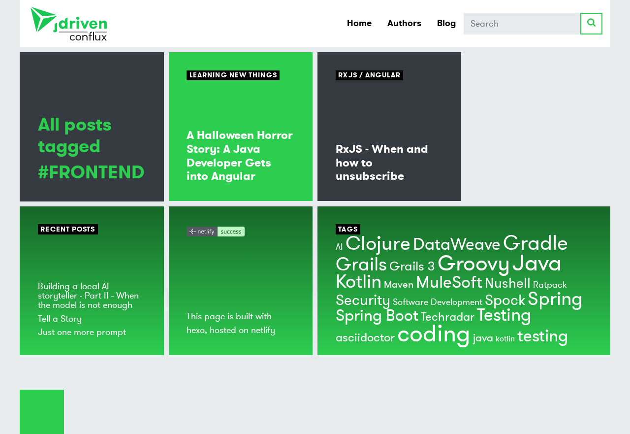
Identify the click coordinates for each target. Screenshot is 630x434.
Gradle (535, 243)
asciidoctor (365, 337)
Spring (555, 299)
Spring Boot (377, 315)
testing (542, 336)
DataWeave (457, 245)
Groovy (474, 263)
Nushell (508, 283)
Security (363, 300)
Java (537, 263)
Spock (505, 300)
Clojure (378, 244)
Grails (361, 264)
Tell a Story (60, 319)
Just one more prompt (82, 332)
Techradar (447, 317)
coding (434, 334)
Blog (446, 23)
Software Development (437, 302)
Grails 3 (412, 266)
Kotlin (358, 281)
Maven (398, 284)
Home (359, 23)
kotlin (505, 339)
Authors (404, 23)
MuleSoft (449, 282)
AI (339, 247)
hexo (196, 330)
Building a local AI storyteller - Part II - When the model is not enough (88, 295)
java (483, 338)
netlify (263, 330)
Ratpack (550, 285)
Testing (504, 315)
